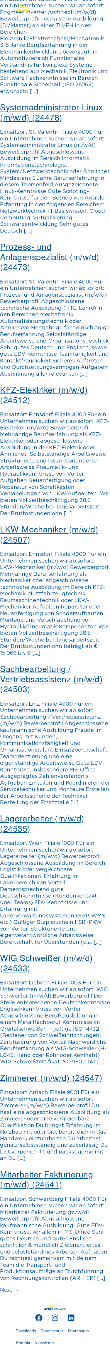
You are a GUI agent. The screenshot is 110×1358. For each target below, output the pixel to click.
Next (9, 1290)
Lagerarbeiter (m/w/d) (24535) (42, 823)
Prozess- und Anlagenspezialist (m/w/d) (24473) (49, 256)
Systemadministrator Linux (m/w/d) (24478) (51, 112)
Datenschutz (52, 1330)
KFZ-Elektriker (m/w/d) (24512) (44, 394)
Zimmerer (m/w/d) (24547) (51, 1077)
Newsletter (44, 1342)
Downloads (26, 1330)
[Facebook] (38, 1317)
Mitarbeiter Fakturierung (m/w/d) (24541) (46, 1179)
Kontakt (23, 1342)
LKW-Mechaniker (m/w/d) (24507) (49, 534)
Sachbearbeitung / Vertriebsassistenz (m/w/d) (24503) (51, 678)
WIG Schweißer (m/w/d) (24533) (46, 962)
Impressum (78, 1330)
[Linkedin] (71, 1317)
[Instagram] (55, 1317)
